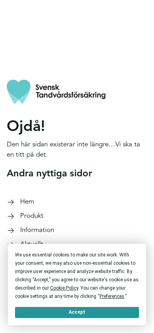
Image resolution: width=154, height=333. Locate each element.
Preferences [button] (112, 296)
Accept (77, 312)
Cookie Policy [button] (64, 288)
